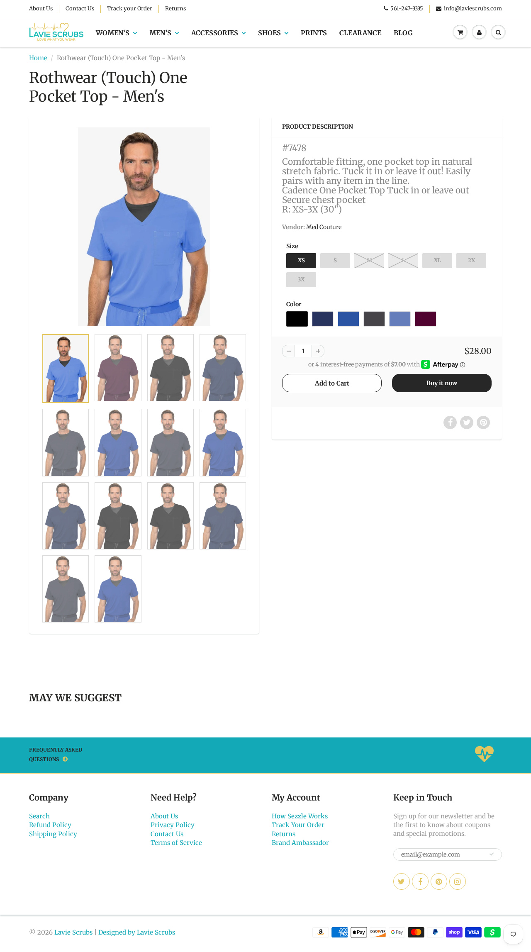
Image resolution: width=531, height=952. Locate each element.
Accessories (214, 33)
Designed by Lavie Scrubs (136, 932)
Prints (314, 33)
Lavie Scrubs (73, 932)
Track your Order (129, 8)
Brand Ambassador (300, 843)
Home (38, 58)
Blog (403, 33)
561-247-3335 (406, 8)
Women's (112, 33)
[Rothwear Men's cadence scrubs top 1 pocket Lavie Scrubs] (144, 226)
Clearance (360, 33)
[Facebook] (420, 881)
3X (301, 279)
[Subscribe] (491, 854)
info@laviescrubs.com (473, 8)
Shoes (269, 33)
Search (39, 816)
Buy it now (441, 383)
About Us (41, 8)
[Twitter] (401, 881)
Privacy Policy (173, 825)
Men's (160, 33)
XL (437, 260)
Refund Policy (50, 825)
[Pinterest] (439, 881)
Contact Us (80, 8)
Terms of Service (176, 843)
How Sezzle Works (300, 816)
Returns (175, 8)
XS (301, 260)
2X (471, 260)
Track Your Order (298, 825)
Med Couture (323, 227)
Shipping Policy (53, 834)
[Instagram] (457, 881)
